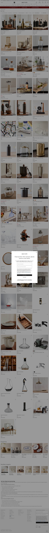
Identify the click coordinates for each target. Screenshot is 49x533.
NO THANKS (24, 277)
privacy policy (22, 280)
